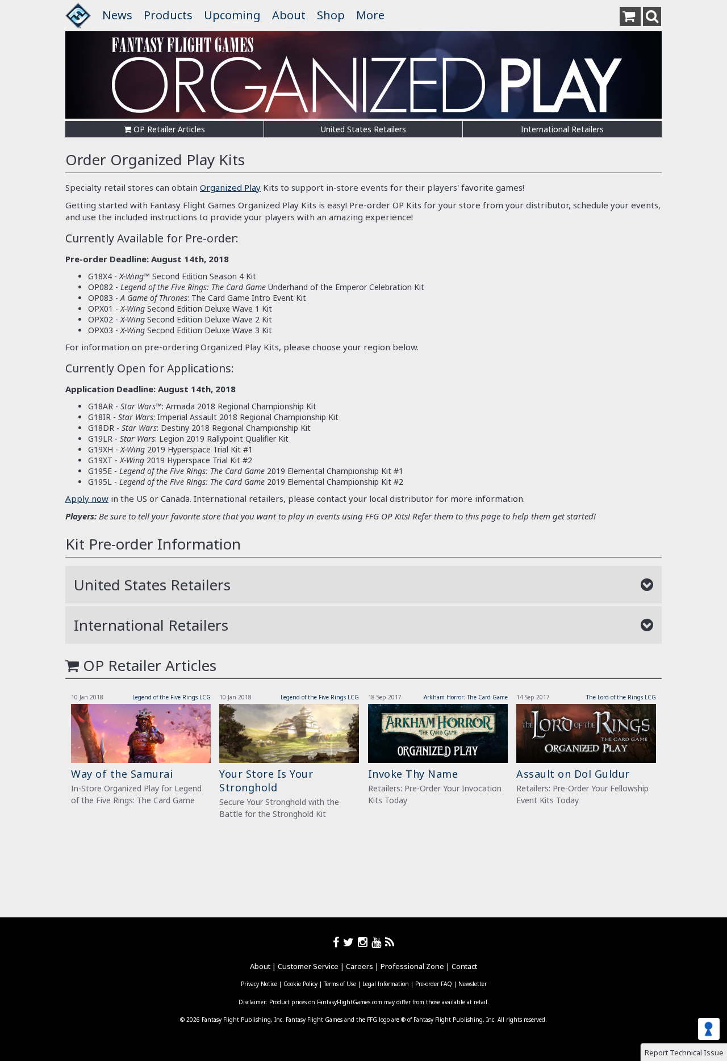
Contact (464, 966)
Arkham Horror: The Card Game (466, 697)
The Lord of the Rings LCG (621, 697)
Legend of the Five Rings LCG (171, 697)
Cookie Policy (300, 984)
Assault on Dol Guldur (573, 774)
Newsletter (472, 984)
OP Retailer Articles (168, 129)
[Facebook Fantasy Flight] (338, 942)
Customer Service (308, 966)
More (370, 15)
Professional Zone (412, 966)
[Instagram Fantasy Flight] (364, 942)
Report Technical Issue (684, 1052)
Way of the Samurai (122, 774)
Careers (359, 966)
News (117, 15)
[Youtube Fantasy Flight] (378, 942)
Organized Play (230, 187)
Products (168, 15)
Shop (331, 15)
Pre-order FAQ (433, 984)
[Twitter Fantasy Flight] (350, 942)
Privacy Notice (259, 984)
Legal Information (385, 984)
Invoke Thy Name (413, 774)
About (289, 15)
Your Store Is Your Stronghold (266, 780)
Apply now (86, 498)
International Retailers (562, 129)
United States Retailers (363, 129)
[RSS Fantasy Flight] (390, 942)
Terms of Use (340, 984)
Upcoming (232, 15)
